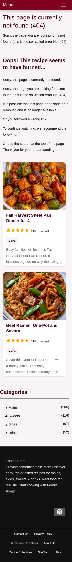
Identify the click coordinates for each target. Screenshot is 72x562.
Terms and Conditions (24, 543)
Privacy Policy (43, 533)
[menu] (63, 5)
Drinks (13, 433)
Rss (58, 552)
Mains (12, 240)
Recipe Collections (20, 552)
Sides (12, 424)
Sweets (14, 416)
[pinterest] (59, 512)
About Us (49, 543)
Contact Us (21, 533)
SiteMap (43, 552)
